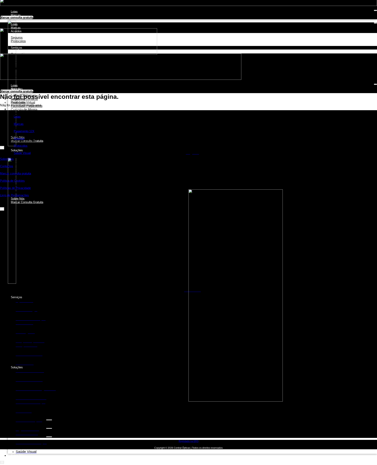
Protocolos (18, 102)
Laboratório (19, 82)
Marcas (16, 15)
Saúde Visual (22, 153)
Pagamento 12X (24, 131)
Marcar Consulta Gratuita (27, 202)
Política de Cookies (12, 180)
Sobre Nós (18, 455)
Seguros (19, 138)
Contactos (6, 166)
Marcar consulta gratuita (15, 173)
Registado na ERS (189, 441)
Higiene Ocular (21, 192)
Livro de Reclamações (14, 195)
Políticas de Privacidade (15, 188)
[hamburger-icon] (375, 10)
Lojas (14, 11)
